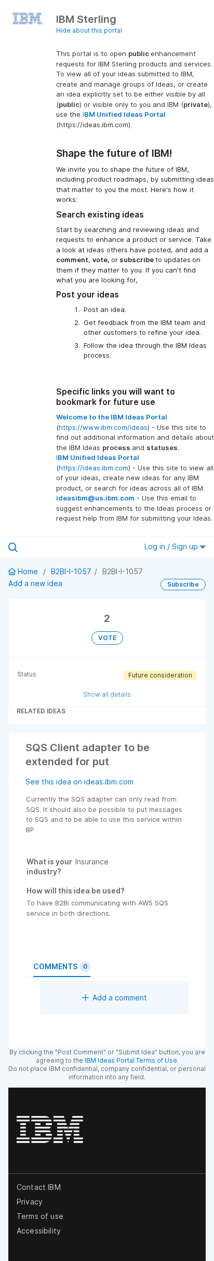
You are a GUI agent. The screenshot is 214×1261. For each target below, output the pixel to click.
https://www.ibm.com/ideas (103, 427)
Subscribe (183, 584)
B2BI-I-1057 (71, 571)
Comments (60, 966)
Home (28, 571)
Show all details (107, 694)
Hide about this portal (89, 30)
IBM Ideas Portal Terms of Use (131, 1060)
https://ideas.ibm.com (93, 468)
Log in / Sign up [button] (172, 546)
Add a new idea (35, 583)
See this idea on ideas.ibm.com (79, 781)
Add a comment (119, 997)
